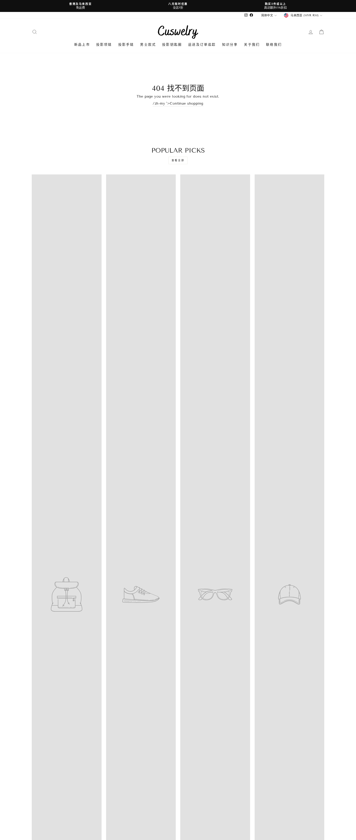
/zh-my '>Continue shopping (178, 103)
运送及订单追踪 (202, 45)
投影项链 (104, 45)
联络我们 (274, 45)
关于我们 (252, 45)
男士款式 (148, 45)
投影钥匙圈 (172, 45)
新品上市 (82, 45)
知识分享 (230, 45)
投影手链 (126, 45)
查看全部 (178, 160)
